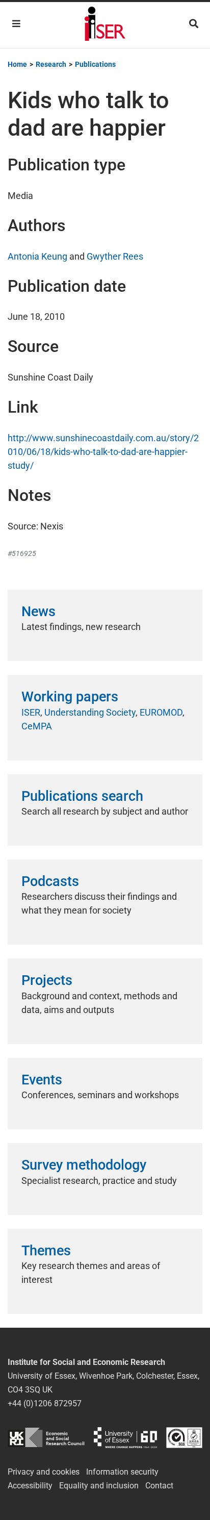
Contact (159, 1485)
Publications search (82, 796)
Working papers (69, 697)
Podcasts (50, 881)
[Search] (193, 23)
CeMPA (36, 726)
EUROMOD (161, 712)
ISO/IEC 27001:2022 (184, 1437)
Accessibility (30, 1485)
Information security (122, 1472)
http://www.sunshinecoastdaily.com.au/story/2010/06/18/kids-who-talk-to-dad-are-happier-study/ (103, 452)
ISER (30, 712)
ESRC (46, 1437)
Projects (46, 980)
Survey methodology (83, 1165)
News (38, 611)
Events (41, 1080)
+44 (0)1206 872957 (45, 1403)
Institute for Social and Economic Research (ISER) (105, 25)
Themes (46, 1251)
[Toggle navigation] (16, 23)
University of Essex (125, 1437)
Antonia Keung (37, 256)
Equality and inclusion (99, 1485)
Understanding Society (90, 712)
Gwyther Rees (115, 256)
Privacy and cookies (44, 1472)
